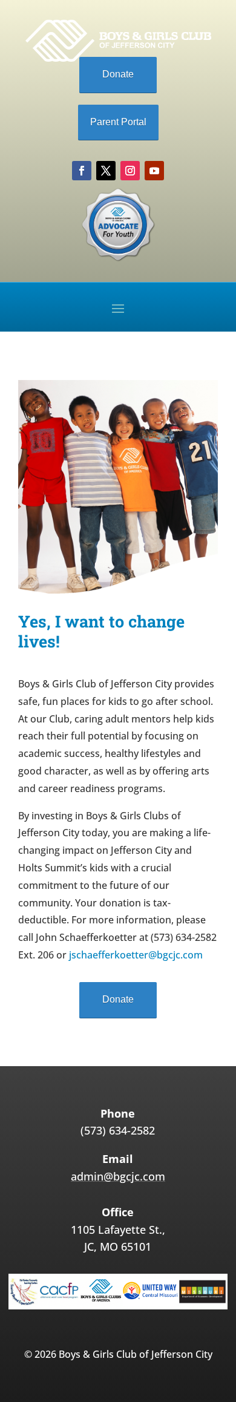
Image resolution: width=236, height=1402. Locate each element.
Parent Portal (118, 122)
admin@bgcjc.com (118, 1176)
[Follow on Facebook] (81, 170)
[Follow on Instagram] (130, 170)
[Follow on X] (106, 170)
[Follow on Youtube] (154, 170)
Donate (118, 74)
